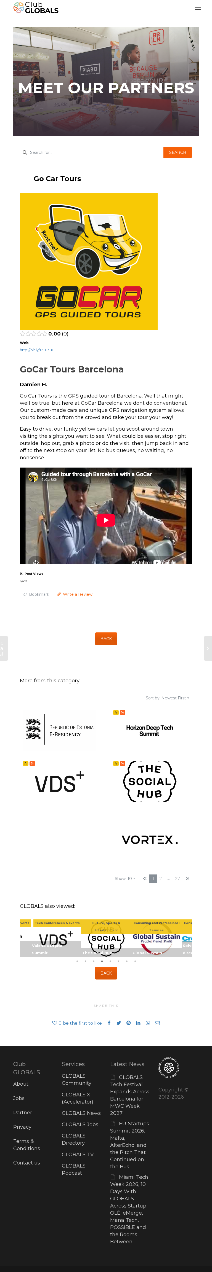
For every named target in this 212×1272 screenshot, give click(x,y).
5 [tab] (110, 961)
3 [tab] (93, 961)
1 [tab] (77, 961)
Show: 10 (123, 878)
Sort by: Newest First (166, 698)
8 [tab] (135, 961)
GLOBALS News (81, 1113)
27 (177, 878)
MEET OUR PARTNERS (106, 88)
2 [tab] (85, 961)
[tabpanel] (106, 938)
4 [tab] (102, 961)
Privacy (22, 1127)
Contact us (26, 1163)
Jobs (19, 1098)
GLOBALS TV (78, 1155)
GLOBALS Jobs (80, 1124)
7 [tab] (126, 961)
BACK (106, 638)
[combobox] (91, 152)
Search (177, 152)
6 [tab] (118, 961)
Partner (22, 1113)
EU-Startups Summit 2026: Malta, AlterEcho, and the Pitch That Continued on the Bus (129, 1145)
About (20, 1084)
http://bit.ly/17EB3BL (37, 350)
